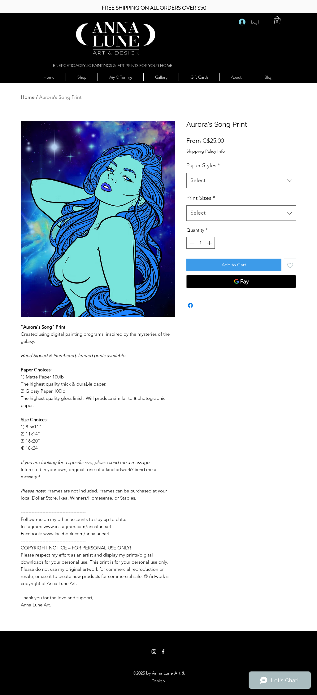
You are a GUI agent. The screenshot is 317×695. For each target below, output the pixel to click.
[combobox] (241, 180)
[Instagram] (154, 652)
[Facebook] (163, 652)
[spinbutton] (201, 243)
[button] (277, 20)
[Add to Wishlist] (290, 265)
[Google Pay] (241, 281)
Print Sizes (200, 198)
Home (28, 97)
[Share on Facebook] (190, 305)
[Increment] (210, 243)
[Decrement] (191, 243)
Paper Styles (203, 165)
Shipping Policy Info (205, 151)
